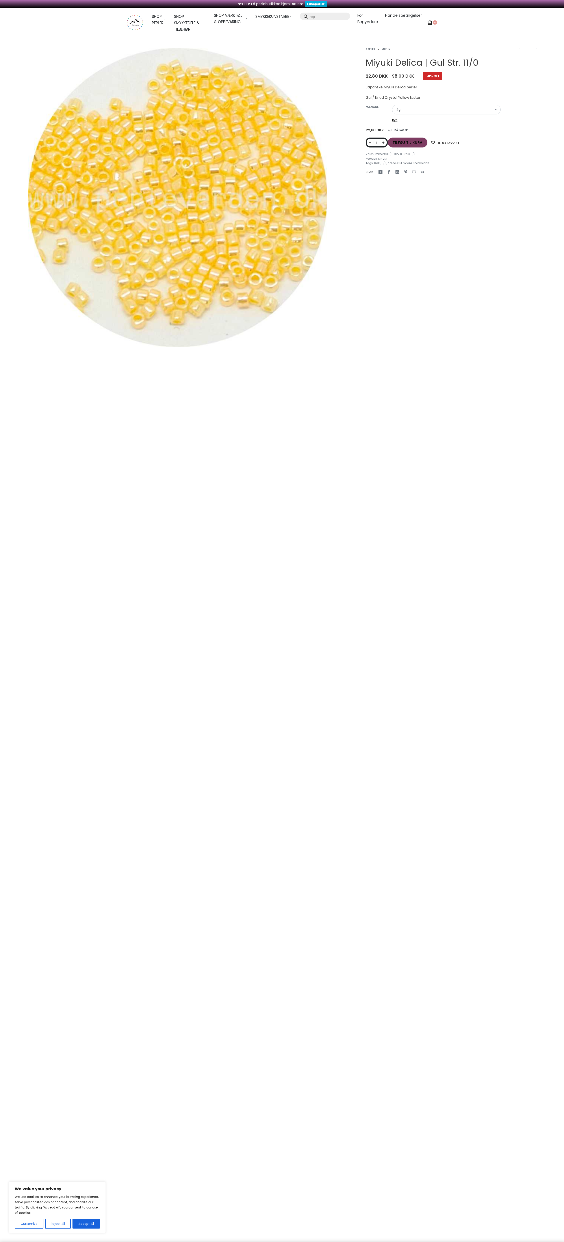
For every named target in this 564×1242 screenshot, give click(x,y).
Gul (399, 163)
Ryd (394, 120)
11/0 (384, 163)
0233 (377, 163)
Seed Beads (421, 163)
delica (392, 163)
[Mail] (414, 172)
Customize (29, 1223)
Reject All (58, 1223)
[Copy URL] (422, 172)
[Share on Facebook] (389, 172)
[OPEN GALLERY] (177, 197)
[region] (57, 1207)
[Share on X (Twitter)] (380, 172)
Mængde (372, 107)
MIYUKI (386, 49)
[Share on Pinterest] (406, 172)
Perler (370, 49)
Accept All (86, 1223)
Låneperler (316, 4)
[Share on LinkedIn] (397, 172)
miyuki (407, 163)
